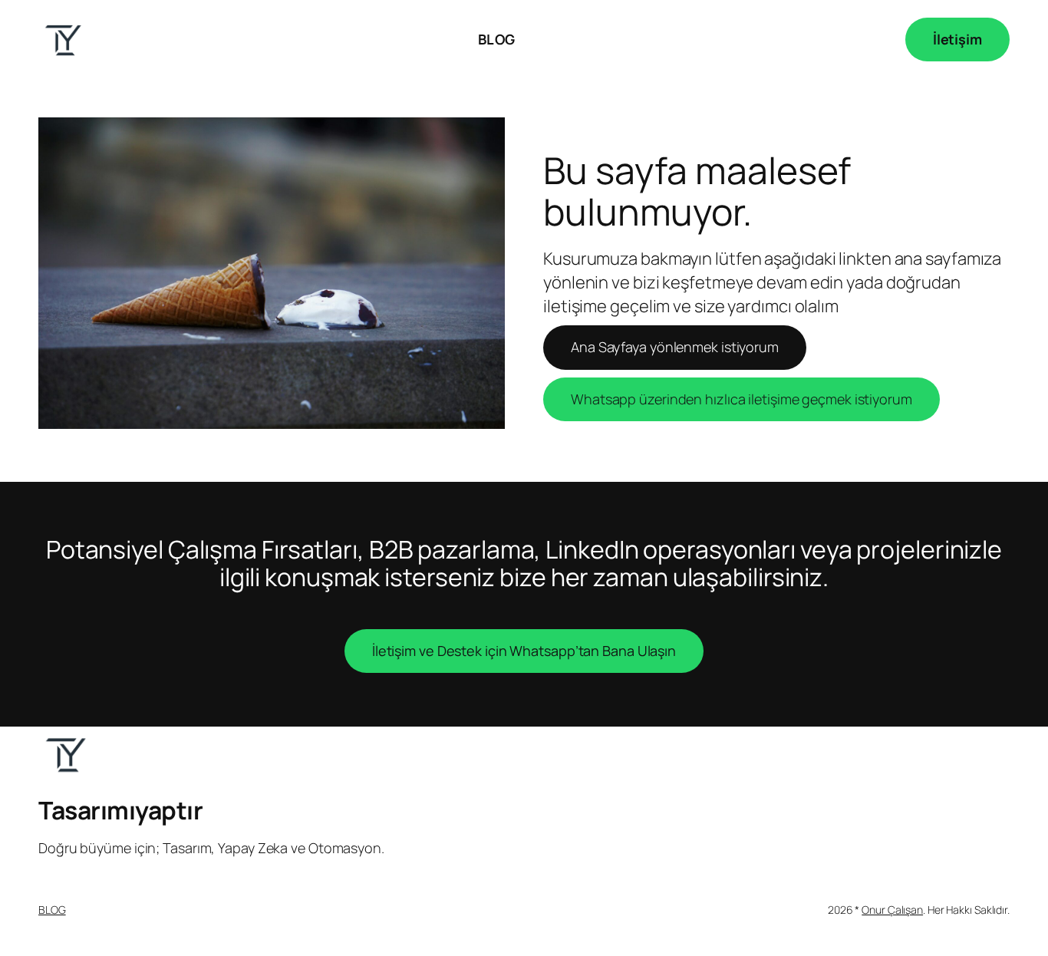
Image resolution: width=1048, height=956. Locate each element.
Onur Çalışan (892, 909)
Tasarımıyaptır (120, 810)
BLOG (52, 909)
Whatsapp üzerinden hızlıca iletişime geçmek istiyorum (741, 399)
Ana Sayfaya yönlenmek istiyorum (675, 347)
